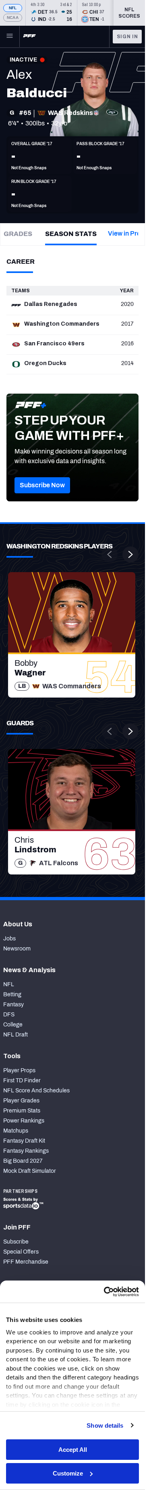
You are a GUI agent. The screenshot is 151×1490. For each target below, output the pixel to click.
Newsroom (17, 949)
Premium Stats (21, 1111)
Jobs (9, 939)
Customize (68, 1473)
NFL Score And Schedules (36, 1091)
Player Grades (21, 1101)
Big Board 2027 (23, 1161)
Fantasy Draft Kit (24, 1141)
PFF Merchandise (25, 1262)
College (13, 1025)
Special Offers (21, 1252)
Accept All (72, 1449)
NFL (13, 8)
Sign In (127, 36)
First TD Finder (22, 1080)
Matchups (15, 1131)
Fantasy (13, 1005)
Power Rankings (23, 1121)
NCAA (13, 17)
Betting (12, 994)
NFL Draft (15, 1035)
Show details (105, 1425)
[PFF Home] (29, 36)
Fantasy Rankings (26, 1151)
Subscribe (16, 1242)
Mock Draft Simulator (29, 1171)
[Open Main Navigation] (9, 36)
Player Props (19, 1070)
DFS (8, 1015)
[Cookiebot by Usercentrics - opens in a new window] (104, 1292)
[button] (42, 485)
